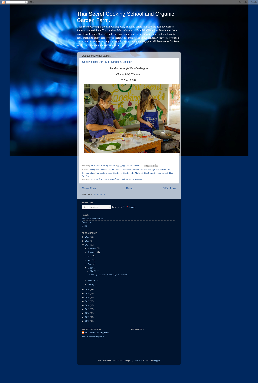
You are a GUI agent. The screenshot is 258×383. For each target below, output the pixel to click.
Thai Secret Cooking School (156, 173)
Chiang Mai (94, 170)
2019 (87, 293)
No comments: (133, 165)
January (91, 284)
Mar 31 (93, 271)
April (90, 264)
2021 (87, 245)
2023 (87, 237)
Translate (132, 207)
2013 (87, 317)
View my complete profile (93, 337)
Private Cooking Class (149, 170)
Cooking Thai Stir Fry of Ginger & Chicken (107, 61)
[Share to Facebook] (154, 165)
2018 (87, 297)
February (92, 281)
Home (129, 188)
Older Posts (169, 188)
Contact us (86, 222)
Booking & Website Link (92, 219)
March (91, 268)
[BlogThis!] (148, 165)
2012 (87, 321)
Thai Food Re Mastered (133, 173)
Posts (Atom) (99, 194)
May (90, 260)
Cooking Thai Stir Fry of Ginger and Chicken (119, 170)
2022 (87, 241)
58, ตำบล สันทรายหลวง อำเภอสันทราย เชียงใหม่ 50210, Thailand (116, 179)
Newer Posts (89, 188)
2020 (87, 289)
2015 (87, 309)
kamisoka (138, 360)
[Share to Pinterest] (156, 165)
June (90, 256)
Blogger (156, 360)
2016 (87, 305)
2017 (87, 301)
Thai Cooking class (103, 173)
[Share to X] (151, 165)
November (92, 248)
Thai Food (117, 173)
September (92, 252)
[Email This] (145, 165)
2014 (87, 313)
